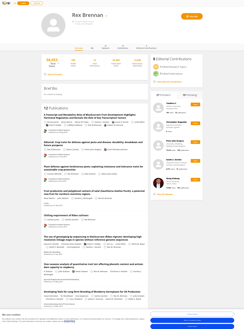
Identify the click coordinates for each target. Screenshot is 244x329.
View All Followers (165, 194)
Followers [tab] (163, 95)
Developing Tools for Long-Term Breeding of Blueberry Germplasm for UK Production (92, 291)
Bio (92, 48)
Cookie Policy (69, 321)
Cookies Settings (192, 314)
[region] (122, 319)
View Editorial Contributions (169, 82)
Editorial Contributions (146, 47)
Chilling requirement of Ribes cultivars (66, 215)
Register (37, 3)
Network (105, 47)
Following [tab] (190, 95)
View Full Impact (55, 74)
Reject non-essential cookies (192, 320)
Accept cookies (192, 326)
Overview (79, 48)
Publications (122, 47)
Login (23, 3)
